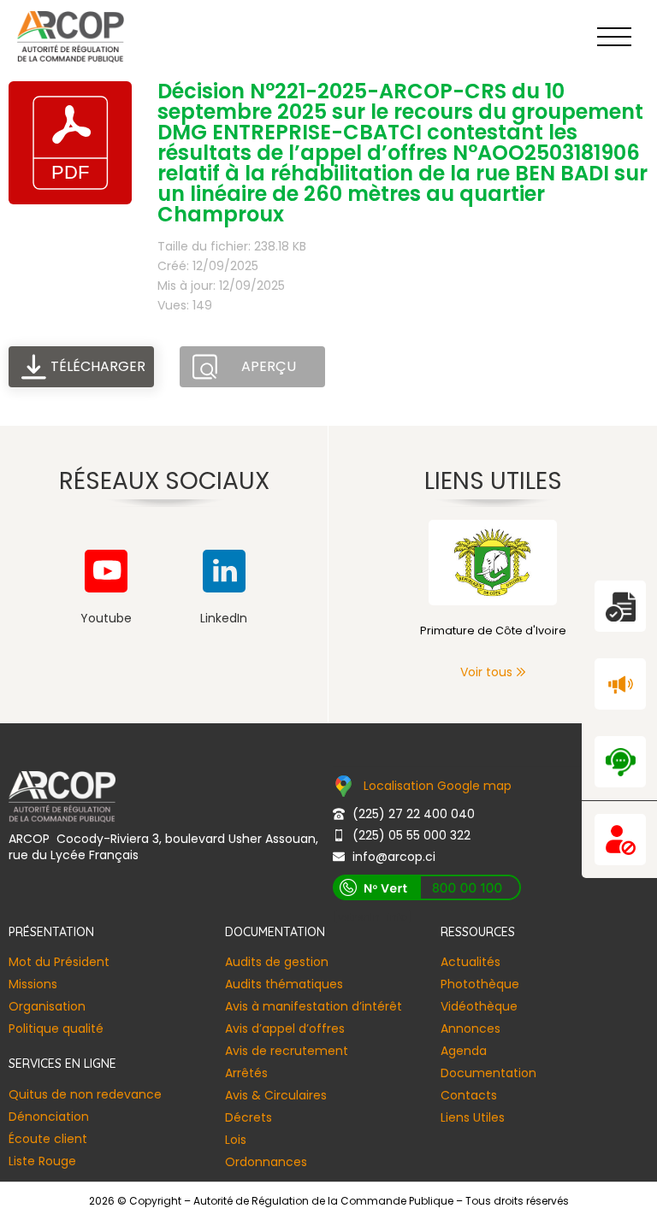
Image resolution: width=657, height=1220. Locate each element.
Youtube (106, 618)
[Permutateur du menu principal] (614, 37)
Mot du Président (59, 961)
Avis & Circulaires (276, 1095)
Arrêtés (246, 1072)
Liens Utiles (473, 1117)
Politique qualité (56, 1028)
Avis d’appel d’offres (285, 1028)
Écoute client (48, 1138)
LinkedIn (223, 618)
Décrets (248, 1117)
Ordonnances (266, 1161)
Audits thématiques (284, 984)
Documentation (488, 1072)
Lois (235, 1139)
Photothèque (480, 984)
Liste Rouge (42, 1161)
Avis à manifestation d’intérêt (313, 1006)
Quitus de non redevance (85, 1094)
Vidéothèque (479, 1006)
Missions (33, 984)
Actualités (470, 961)
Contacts (469, 1095)
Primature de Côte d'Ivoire (493, 630)
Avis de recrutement (286, 1050)
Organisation (47, 1006)
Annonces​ (470, 1028)
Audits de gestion (276, 961)
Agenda (464, 1050)
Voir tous (486, 672)
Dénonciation (49, 1116)
